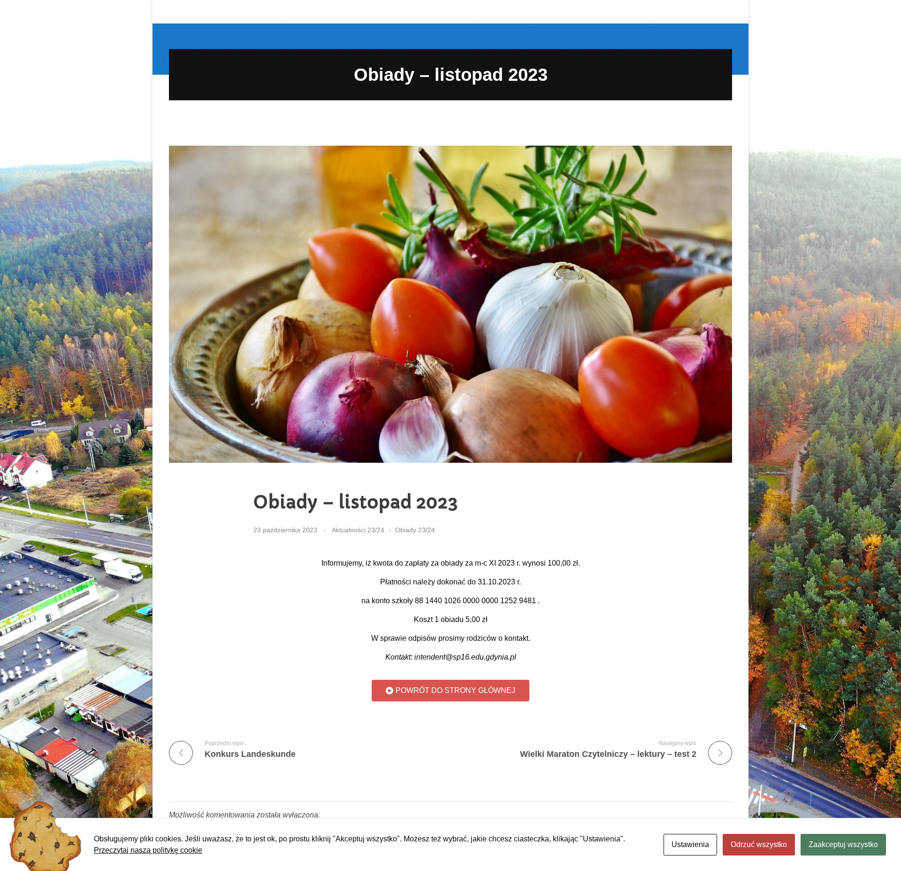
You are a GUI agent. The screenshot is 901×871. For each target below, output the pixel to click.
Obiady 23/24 (415, 530)
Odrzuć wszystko (759, 844)
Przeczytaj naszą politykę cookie (148, 850)
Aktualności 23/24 (358, 530)
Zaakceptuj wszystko (843, 844)
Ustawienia (690, 844)
